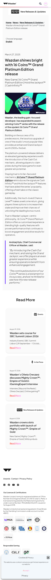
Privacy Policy (25, 478)
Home (8, 22)
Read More (15, 347)
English (9, 41)
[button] (48, 557)
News (15, 22)
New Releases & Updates (31, 22)
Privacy (25, 575)
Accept (26, 570)
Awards (6, 478)
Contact (15, 478)
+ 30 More (8, 537)
